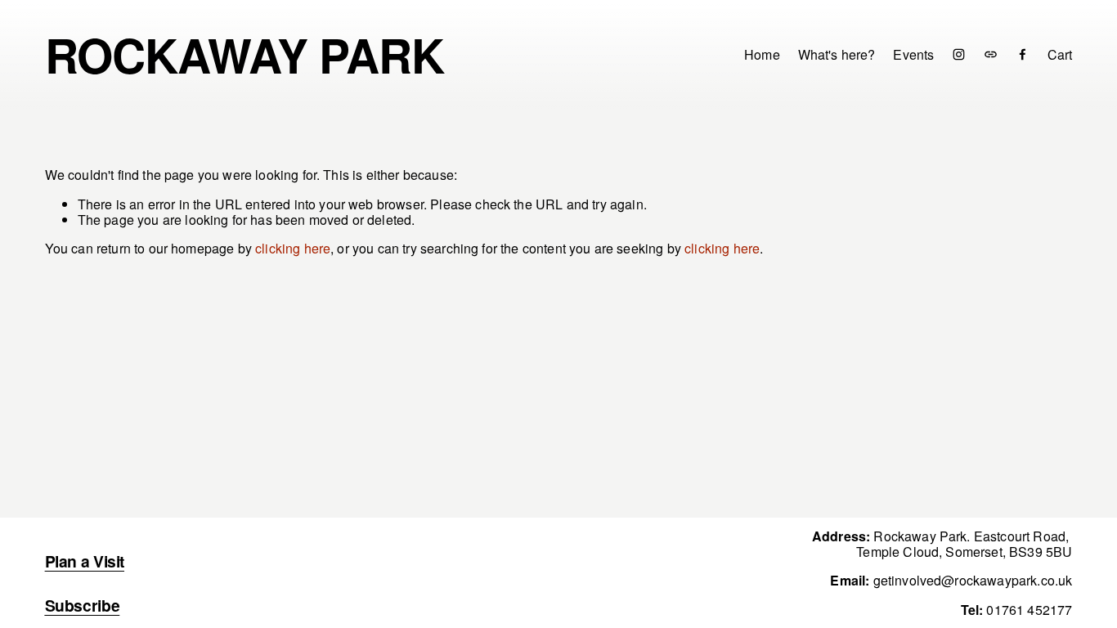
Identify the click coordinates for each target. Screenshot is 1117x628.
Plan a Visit (84, 561)
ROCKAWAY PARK (244, 54)
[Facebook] (1023, 54)
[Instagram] (959, 54)
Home (762, 55)
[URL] (991, 54)
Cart (1060, 54)
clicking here (292, 248)
